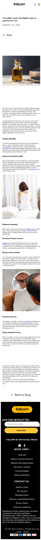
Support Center (22, 487)
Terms (19, 532)
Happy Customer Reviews (22, 459)
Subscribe (21, 430)
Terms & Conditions (22, 507)
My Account (22, 491)
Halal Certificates (22, 475)
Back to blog (22, 394)
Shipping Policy (22, 495)
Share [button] (9, 35)
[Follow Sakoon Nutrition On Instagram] (19, 447)
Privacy (26, 532)
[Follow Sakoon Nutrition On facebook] (24, 447)
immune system (30, 229)
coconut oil (28, 321)
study (14, 321)
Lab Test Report (22, 471)
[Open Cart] (39, 4)
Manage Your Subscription (22, 463)
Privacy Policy (22, 503)
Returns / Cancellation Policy (22, 499)
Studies (4, 243)
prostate (32, 169)
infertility (8, 147)
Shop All (22, 455)
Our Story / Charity (22, 467)
